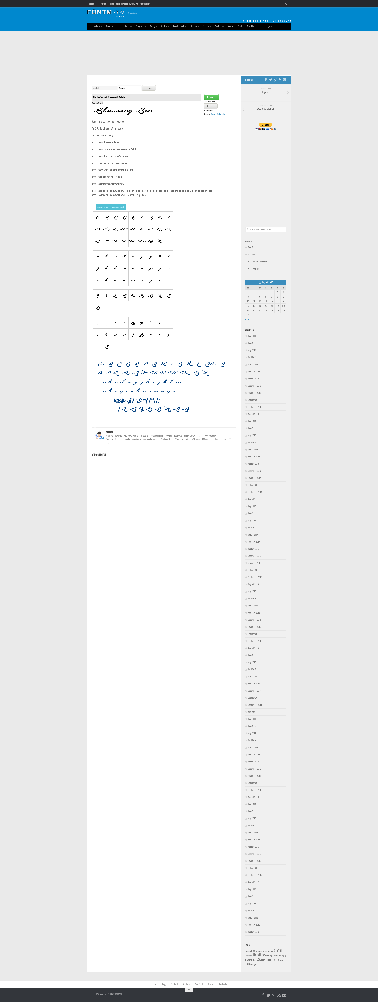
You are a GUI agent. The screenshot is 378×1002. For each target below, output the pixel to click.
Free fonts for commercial (259, 261)
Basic (127, 26)
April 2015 (252, 669)
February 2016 (254, 612)
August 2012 (253, 882)
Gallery (186, 984)
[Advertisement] (189, 53)
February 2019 (254, 371)
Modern (277, 955)
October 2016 (254, 570)
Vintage (253, 964)
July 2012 (252, 889)
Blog (164, 984)
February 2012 (254, 924)
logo (271, 955)
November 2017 (254, 477)
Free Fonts (252, 254)
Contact (174, 984)
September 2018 (255, 406)
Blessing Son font (100, 97)
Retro (255, 960)
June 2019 (252, 343)
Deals (240, 26)
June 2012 (252, 896)
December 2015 (254, 619)
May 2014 (252, 733)
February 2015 (254, 683)
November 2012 (254, 860)
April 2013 (252, 825)
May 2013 (252, 818)
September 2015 (255, 640)
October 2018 (254, 399)
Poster (248, 960)
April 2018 (252, 442)
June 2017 (252, 513)
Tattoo (281, 960)
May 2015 (252, 662)
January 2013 (253, 846)
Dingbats (140, 26)
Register (102, 3)
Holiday (193, 26)
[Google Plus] (275, 80)
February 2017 (254, 541)
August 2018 (253, 414)
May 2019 (252, 350)
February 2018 (254, 456)
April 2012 (252, 910)
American (248, 951)
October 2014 (254, 697)
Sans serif (266, 959)
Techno (218, 26)
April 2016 (252, 598)
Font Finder (252, 26)
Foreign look (178, 26)
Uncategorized (267, 26)
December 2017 (254, 470)
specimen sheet (118, 207)
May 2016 (252, 591)
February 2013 (254, 839)
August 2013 (253, 797)
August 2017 (253, 499)
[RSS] (280, 80)
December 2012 (254, 853)
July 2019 (252, 335)
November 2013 (254, 775)
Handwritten (248, 955)
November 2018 (254, 392)
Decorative (270, 951)
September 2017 (255, 492)
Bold (253, 950)
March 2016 (253, 605)
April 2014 (252, 740)
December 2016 (254, 555)
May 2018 (252, 435)
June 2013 (252, 811)
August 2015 (253, 648)
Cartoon (265, 951)
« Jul (247, 319)
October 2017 (253, 484)
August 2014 (253, 711)
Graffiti (278, 950)
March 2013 (253, 832)
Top (118, 26)
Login (91, 3)
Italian (267, 955)
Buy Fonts (223, 984)
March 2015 (253, 676)
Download (211, 97)
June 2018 (252, 428)
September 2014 (255, 704)
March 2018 (253, 449)
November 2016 (254, 562)
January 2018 (253, 463)
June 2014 (252, 726)
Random (109, 26)
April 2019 (252, 357)
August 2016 (253, 584)
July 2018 (252, 421)
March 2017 (253, 534)
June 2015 (252, 655)
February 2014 (254, 754)
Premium (95, 26)
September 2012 (255, 875)
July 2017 (252, 506)
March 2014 (253, 747)
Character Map (103, 207)
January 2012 (253, 931)
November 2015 (254, 626)
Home (153, 984)
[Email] (284, 80)
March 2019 (253, 364)
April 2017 (252, 527)
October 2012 (254, 867)
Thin (247, 964)
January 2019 (253, 378)
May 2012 (252, 903)
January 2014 (253, 761)
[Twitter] (270, 80)
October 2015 (254, 633)
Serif (276, 960)
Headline (259, 954)
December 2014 (254, 690)
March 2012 (253, 917)
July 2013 (252, 804)
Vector (231, 26)
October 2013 (254, 782)
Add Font (199, 984)
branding (259, 950)
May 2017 (252, 520)
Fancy (152, 26)
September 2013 (255, 789)
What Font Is (253, 268)
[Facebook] (266, 80)
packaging (283, 955)
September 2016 (255, 577)
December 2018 (254, 385)
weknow (113, 97)
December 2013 (254, 768)
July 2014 (252, 719)
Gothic (164, 26)
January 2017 (253, 548)
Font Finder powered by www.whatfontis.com (130, 3)
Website (122, 97)
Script (206, 26)
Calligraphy (221, 114)
